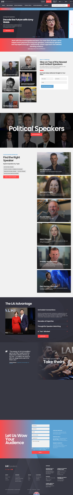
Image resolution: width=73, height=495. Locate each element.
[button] (71, 1)
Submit (40, 452)
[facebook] (5, 469)
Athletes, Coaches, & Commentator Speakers (13, 169)
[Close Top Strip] (71, 9)
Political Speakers (21, 171)
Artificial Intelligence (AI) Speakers (11, 173)
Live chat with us (57, 430)
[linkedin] (8, 469)
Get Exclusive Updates (47, 86)
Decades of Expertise (46, 321)
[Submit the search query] (69, 5)
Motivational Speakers (8, 167)
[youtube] (12, 469)
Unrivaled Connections (46, 310)
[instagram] (10, 469)
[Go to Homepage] (7, 1)
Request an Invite (57, 443)
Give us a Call (56, 436)
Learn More (30, 48)
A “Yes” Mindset (44, 331)
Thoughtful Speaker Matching (49, 326)
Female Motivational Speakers (10, 171)
